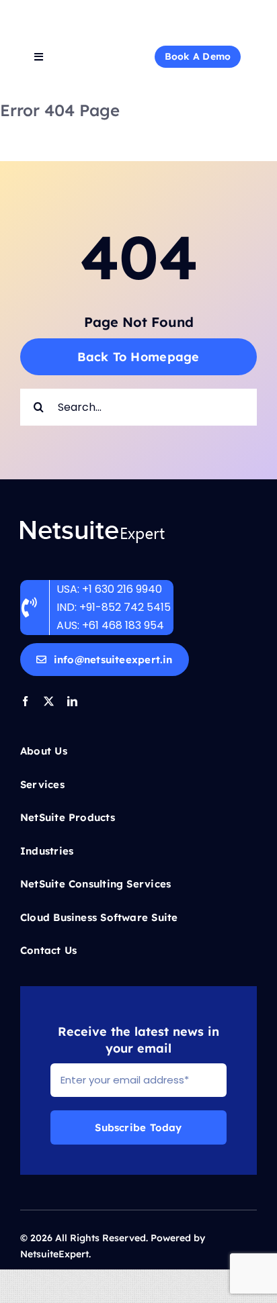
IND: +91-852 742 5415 (114, 607)
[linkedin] (72, 701)
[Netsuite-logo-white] (139, 12)
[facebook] (25, 701)
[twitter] (49, 701)
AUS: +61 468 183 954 (110, 625)
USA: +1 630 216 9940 (109, 589)
